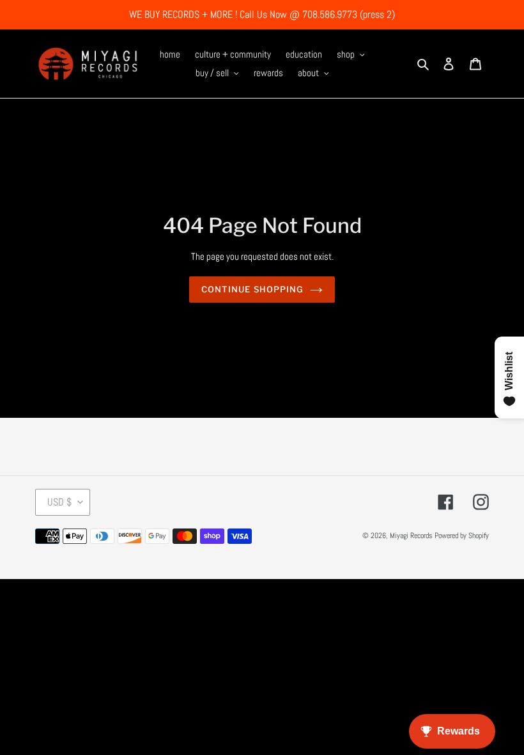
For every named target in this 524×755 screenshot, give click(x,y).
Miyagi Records (411, 535)
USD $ (59, 502)
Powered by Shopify (462, 535)
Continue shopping (252, 289)
